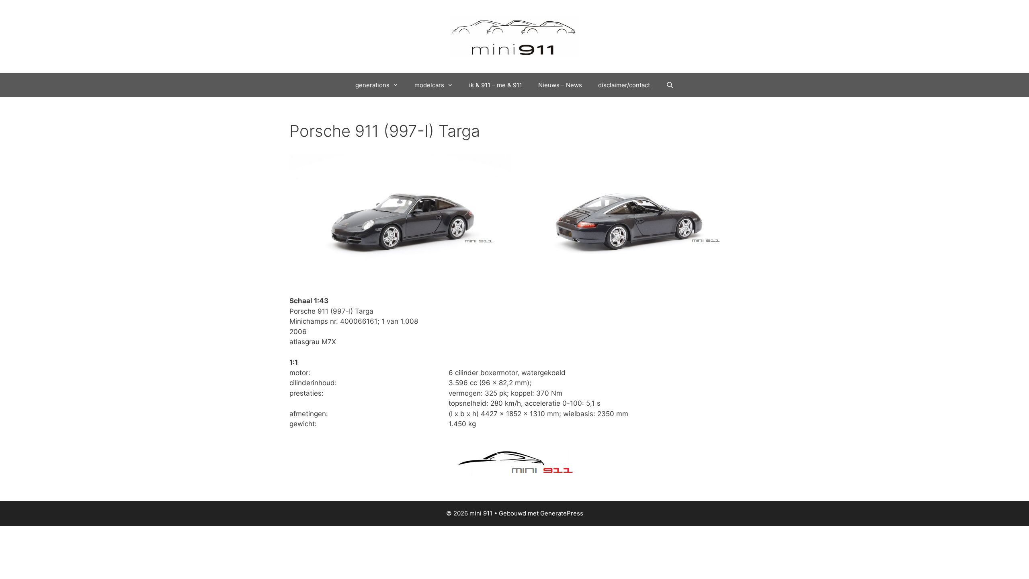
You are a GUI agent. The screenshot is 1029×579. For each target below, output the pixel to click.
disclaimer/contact (624, 85)
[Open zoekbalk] (670, 85)
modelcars (429, 85)
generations (372, 85)
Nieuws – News (560, 85)
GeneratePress (561, 513)
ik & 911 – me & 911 (495, 85)
